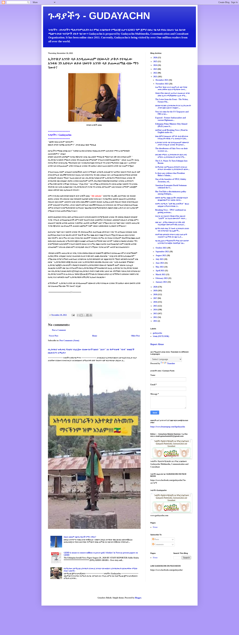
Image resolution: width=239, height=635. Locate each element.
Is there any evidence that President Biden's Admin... (170, 174)
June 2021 (160, 263)
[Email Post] (73, 315)
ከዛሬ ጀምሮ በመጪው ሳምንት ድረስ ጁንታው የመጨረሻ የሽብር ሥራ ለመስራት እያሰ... (171, 137)
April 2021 (160, 270)
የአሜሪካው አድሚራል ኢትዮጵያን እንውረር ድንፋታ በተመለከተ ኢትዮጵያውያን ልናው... (172, 168)
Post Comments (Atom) (69, 340)
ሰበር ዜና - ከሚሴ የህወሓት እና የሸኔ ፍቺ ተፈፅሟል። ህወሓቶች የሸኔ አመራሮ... (170, 223)
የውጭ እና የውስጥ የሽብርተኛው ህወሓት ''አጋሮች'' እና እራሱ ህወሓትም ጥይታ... (171, 217)
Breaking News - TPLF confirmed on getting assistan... (170, 211)
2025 (155, 61)
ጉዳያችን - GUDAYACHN (99, 15)
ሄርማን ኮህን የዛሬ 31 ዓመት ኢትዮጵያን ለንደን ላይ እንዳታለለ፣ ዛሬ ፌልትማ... (172, 229)
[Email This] (78, 315)
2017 (155, 298)
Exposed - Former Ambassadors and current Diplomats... (170, 119)
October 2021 (161, 248)
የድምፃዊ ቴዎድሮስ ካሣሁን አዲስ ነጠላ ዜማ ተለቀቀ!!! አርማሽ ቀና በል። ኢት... (171, 235)
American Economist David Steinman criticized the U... (171, 186)
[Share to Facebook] (87, 315)
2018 (155, 294)
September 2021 (162, 251)
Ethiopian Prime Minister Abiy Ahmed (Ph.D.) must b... (171, 125)
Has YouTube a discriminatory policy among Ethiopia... (170, 192)
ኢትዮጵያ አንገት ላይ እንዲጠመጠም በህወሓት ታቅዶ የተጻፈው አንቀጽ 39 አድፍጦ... (172, 143)
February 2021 (162, 278)
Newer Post (53, 336)
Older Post (135, 336)
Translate (171, 363)
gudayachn (157, 333)
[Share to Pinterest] (90, 315)
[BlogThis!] (81, 315)
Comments (159, 544)
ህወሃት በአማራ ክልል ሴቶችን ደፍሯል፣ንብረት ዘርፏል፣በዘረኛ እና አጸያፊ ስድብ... (171, 199)
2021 (155, 76)
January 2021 (161, 282)
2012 (155, 317)
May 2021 (160, 267)
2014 (155, 309)
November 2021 (162, 84)
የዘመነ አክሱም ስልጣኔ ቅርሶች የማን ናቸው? (80, 537)
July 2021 (160, 259)
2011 (155, 321)
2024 (155, 65)
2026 (155, 57)
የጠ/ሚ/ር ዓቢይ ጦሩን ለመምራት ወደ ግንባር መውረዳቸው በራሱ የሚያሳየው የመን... (171, 88)
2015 (155, 306)
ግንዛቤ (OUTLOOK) (161, 336)
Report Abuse (157, 344)
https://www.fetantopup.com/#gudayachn (167, 427)
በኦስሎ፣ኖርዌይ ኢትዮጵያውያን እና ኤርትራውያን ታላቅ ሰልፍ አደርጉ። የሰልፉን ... (173, 106)
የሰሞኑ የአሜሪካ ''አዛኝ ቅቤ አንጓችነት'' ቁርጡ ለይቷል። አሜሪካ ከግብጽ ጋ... (172, 205)
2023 (155, 69)
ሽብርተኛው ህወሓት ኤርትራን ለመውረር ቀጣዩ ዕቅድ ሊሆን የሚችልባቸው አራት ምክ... (172, 94)
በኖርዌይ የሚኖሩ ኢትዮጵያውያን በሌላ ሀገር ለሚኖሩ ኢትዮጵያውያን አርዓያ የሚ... (171, 156)
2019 (155, 290)
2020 (155, 287)
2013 (155, 313)
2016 (155, 302)
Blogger (138, 598)
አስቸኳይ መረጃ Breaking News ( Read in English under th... (171, 131)
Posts (156, 539)
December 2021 (162, 80)
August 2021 (161, 255)
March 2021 (161, 274)
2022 (155, 73)
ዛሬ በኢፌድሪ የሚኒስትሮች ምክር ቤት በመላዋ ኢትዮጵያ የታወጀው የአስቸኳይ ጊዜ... (172, 242)
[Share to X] (84, 315)
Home (94, 336)
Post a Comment (59, 330)
